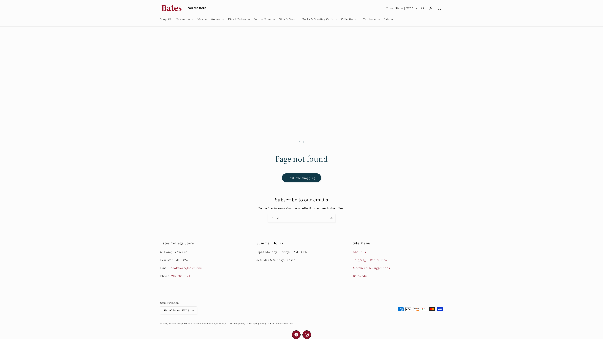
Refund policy (237, 323)
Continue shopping (301, 178)
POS (193, 323)
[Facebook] (296, 334)
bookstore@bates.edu (186, 268)
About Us (359, 252)
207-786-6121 (180, 276)
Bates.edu (360, 276)
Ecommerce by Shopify (213, 323)
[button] (201, 19)
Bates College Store (179, 323)
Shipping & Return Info (370, 260)
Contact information (281, 323)
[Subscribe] (331, 218)
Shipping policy (257, 323)
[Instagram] (306, 334)
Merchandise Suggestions (371, 268)
